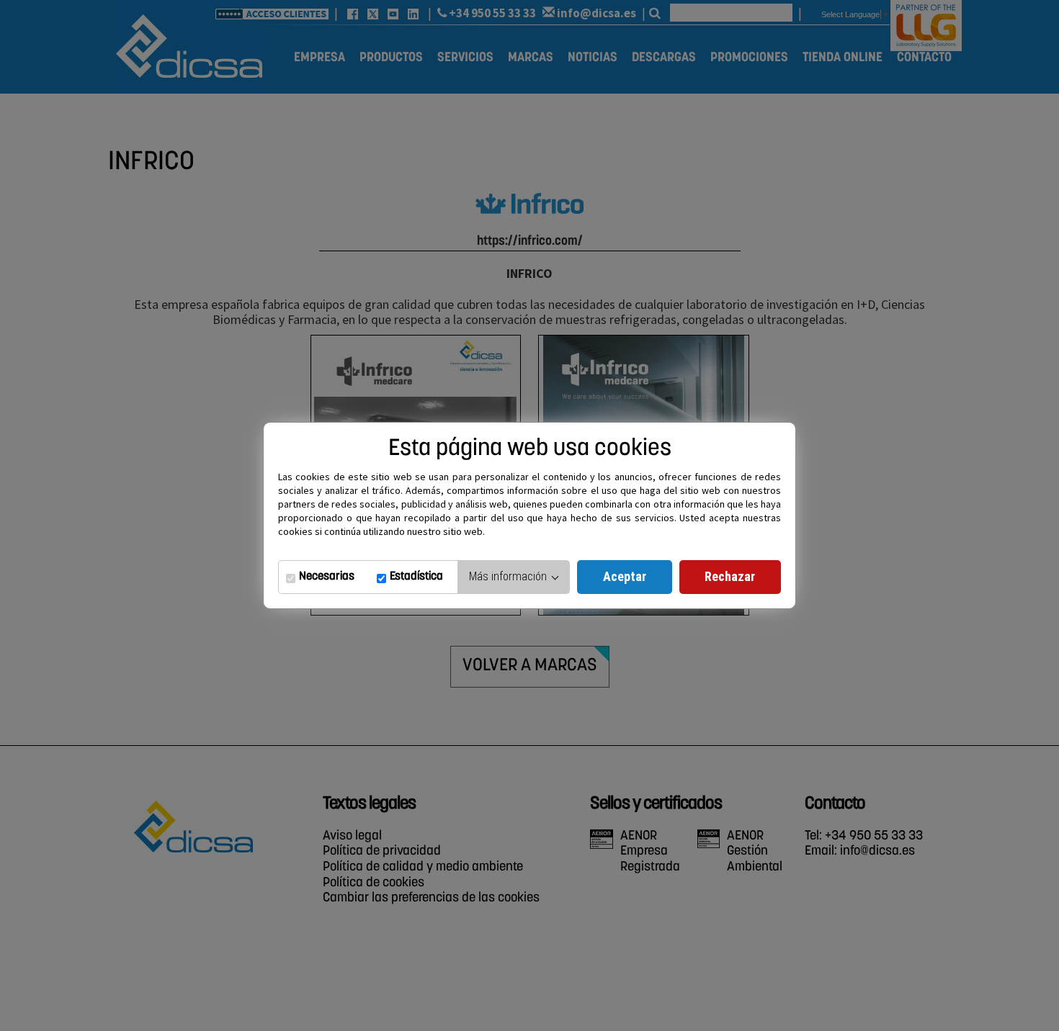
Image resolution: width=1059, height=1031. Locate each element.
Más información (509, 576)
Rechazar (730, 576)
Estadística (416, 576)
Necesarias (326, 576)
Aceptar (624, 576)
